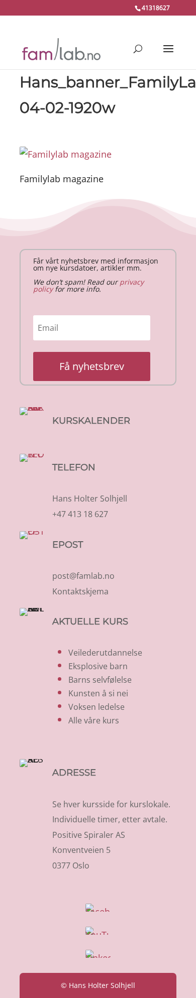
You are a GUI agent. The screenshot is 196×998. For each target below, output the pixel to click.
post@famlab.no (83, 575)
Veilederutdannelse (105, 652)
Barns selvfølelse (100, 679)
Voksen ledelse (96, 706)
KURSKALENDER (91, 420)
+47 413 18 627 (80, 514)
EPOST (67, 544)
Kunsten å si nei (98, 693)
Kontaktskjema (80, 591)
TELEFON (73, 467)
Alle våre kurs (93, 720)
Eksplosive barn (98, 666)
